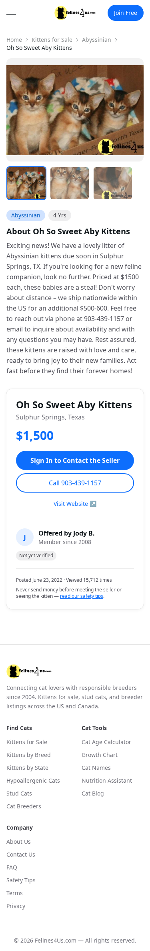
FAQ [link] (11, 867)
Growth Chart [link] (100, 755)
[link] (75, 13)
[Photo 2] (70, 183)
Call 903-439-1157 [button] (75, 483)
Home (14, 39)
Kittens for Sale (52, 39)
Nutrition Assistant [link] (107, 780)
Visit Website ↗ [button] (75, 503)
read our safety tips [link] (81, 596)
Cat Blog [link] (93, 793)
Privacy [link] (15, 906)
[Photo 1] (26, 183)
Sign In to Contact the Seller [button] (75, 460)
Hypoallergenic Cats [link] (33, 780)
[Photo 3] (113, 183)
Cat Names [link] (96, 767)
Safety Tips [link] (21, 880)
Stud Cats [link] (19, 793)
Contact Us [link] (20, 854)
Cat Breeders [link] (23, 806)
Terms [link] (14, 893)
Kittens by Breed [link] (28, 755)
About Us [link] (18, 841)
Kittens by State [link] (27, 767)
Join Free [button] (125, 12)
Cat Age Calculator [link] (106, 742)
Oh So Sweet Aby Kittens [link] (39, 47)
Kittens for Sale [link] (26, 742)
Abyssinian (96, 39)
